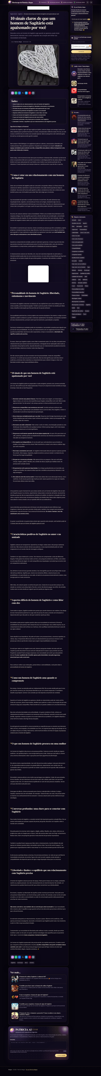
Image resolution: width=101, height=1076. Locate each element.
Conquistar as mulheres (77, 251)
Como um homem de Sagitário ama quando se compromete (29, 115)
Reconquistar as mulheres (78, 301)
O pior (73, 286)
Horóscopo (20, 962)
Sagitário (20, 14)
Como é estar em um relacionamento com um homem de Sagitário (31, 104)
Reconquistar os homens (78, 304)
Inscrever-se (81, 51)
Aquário (85, 223)
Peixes (86, 286)
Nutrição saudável (82, 282)
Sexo (78, 308)
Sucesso (87, 311)
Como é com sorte (84, 232)
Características (83, 229)
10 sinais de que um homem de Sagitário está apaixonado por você (31, 108)
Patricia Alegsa (18, 41)
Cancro (85, 226)
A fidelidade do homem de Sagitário (47, 246)
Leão (86, 276)
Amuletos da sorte (76, 223)
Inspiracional (75, 273)
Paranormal (80, 286)
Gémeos (74, 270)
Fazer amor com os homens (78, 267)
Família (80, 261)
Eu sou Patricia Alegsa (79, 7)
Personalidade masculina (78, 292)
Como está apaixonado (77, 242)
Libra (79, 279)
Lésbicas (74, 279)
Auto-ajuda (79, 226)
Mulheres (85, 279)
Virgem (73, 317)
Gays (88, 267)
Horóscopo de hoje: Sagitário (79, 19)
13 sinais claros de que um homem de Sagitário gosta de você (27, 523)
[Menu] (91, 2)
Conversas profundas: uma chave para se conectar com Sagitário (31, 119)
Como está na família (77, 245)
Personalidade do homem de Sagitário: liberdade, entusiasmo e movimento (33, 106)
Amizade (74, 220)
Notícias (74, 282)
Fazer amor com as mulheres (79, 264)
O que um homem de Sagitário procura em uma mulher (28, 117)
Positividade (85, 295)
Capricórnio (75, 229)
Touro (84, 314)
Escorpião (74, 261)
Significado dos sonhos (77, 311)
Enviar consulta (61, 1055)
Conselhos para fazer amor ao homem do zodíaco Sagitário (35, 986)
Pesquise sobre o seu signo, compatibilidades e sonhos (80, 329)
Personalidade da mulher (78, 289)
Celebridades (75, 232)
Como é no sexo (76, 235)
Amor (26, 962)
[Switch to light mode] (87, 2)
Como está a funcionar (77, 239)
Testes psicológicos (76, 314)
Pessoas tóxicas (75, 295)
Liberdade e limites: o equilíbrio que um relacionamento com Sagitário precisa (34, 121)
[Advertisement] (38, 8)
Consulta (12, 1039)
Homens (32, 962)
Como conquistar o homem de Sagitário (35, 935)
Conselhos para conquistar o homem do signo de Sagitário (35, 1004)
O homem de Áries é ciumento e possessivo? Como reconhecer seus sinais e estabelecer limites (40, 1013)
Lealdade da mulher (85, 273)
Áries (73, 226)
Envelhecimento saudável (78, 257)
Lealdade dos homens (77, 276)
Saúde (73, 308)
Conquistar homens (76, 254)
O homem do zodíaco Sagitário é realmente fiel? (32, 977)
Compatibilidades (76, 248)
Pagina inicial (13, 14)
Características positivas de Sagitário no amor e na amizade (29, 110)
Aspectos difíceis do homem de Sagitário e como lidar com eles (30, 113)
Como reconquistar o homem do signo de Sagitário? (33, 995)
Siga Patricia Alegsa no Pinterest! (19, 126)
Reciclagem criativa (76, 298)
